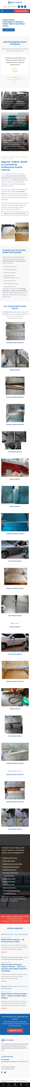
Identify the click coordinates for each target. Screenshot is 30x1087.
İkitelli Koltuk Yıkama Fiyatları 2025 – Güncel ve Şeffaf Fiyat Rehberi (14, 994)
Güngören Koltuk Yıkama (9, 885)
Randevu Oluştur (21, 11)
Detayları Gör (4, 950)
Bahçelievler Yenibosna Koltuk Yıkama (12, 862)
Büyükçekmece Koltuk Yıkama (10, 870)
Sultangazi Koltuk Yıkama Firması (11, 888)
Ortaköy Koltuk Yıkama (9, 882)
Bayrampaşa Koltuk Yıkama (10, 855)
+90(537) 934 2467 (11, 6)
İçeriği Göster (15, 332)
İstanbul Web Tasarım (6, 1082)
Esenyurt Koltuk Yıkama (9, 876)
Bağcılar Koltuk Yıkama (9, 858)
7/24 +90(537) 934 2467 (9, 29)
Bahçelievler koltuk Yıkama (9, 867)
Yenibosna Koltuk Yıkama (9, 891)
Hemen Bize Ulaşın (15, 1028)
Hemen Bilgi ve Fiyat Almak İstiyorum (14, 211)
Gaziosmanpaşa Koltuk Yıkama (11, 864)
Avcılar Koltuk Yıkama (8, 873)
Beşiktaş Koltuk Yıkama (9, 879)
